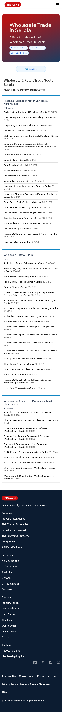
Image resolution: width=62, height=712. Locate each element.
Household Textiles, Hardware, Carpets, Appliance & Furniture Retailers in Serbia (29, 293)
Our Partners (9, 632)
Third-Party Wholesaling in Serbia (24, 387)
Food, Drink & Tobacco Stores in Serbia (27, 281)
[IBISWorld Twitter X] (43, 662)
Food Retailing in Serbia (20, 175)
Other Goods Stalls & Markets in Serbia (28, 202)
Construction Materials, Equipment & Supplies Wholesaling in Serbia (26, 437)
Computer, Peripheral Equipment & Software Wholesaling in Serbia (25, 429)
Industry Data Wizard (14, 530)
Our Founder (9, 626)
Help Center (8, 614)
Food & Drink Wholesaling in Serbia (26, 276)
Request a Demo (11, 651)
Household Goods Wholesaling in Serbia (29, 457)
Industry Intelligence (13, 519)
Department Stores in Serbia (22, 154)
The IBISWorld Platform (15, 536)
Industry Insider (10, 603)
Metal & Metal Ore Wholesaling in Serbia (29, 462)
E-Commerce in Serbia (20, 170)
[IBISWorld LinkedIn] (35, 662)
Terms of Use (9, 676)
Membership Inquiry (13, 656)
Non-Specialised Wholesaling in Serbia (27, 358)
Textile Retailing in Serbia (21, 228)
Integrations (8, 542)
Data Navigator (10, 609)
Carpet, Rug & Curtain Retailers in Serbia (28, 125)
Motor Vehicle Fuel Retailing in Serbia (26, 321)
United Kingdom (11, 584)
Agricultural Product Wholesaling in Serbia (29, 263)
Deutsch (6, 637)
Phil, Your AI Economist (15, 524)
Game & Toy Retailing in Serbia (24, 181)
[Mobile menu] (57, 6)
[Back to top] (55, 705)
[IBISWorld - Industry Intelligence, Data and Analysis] (12, 6)
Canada (6, 578)
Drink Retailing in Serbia (20, 165)
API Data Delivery (12, 547)
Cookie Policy (27, 676)
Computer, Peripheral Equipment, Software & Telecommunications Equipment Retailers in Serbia (30, 147)
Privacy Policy (10, 684)
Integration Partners (19, 53)
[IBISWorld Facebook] (50, 662)
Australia (7, 572)
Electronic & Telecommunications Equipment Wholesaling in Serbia (26, 445)
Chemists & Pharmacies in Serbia (25, 130)
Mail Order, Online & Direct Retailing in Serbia (30, 316)
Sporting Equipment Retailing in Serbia (28, 218)
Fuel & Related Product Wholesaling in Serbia (31, 452)
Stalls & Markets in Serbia (21, 374)
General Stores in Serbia (20, 287)
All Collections (10, 561)
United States (9, 567)
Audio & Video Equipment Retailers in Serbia (30, 112)
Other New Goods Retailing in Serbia (27, 207)
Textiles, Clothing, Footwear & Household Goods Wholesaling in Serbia (27, 381)
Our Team (7, 620)
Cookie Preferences (48, 676)
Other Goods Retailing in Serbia (24, 364)
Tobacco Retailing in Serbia (22, 241)
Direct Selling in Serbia (20, 160)
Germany (7, 589)
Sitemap (6, 692)
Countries (32, 69)
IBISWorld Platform (18, 48)
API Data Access (37, 48)
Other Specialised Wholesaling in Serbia (28, 369)
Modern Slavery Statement (35, 684)
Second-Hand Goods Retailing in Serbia (28, 212)
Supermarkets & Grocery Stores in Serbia (28, 223)
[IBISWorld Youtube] (58, 662)
